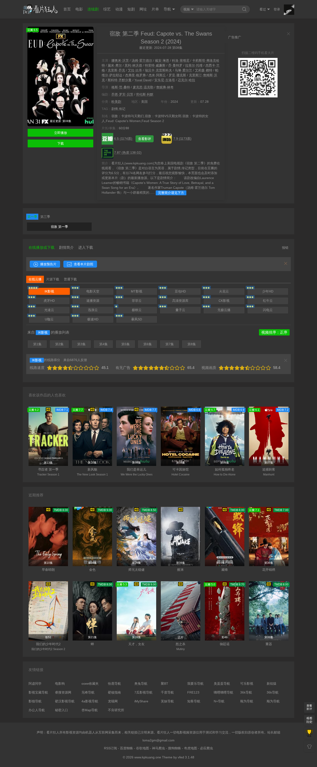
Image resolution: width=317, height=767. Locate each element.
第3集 (81, 344)
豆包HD (180, 291)
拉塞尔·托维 (194, 65)
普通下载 (70, 279)
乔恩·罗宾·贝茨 (122, 94)
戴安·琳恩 (162, 60)
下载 (60, 143)
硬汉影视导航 (64, 701)
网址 (143, 9)
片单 (155, 9)
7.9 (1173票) (182, 138)
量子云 (180, 310)
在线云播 (35, 279)
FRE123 (193, 692)
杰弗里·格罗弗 (135, 75)
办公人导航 (37, 710)
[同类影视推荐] (309, 733)
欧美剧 (116, 101)
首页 (67, 9)
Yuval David (143, 80)
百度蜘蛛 (126, 748)
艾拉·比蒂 (135, 70)
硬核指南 (114, 692)
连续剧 (93, 9)
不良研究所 (116, 710)
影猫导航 (35, 701)
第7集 (169, 344)
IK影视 (49, 291)
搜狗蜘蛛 (174, 748)
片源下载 (52, 279)
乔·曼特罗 (175, 65)
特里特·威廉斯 (155, 65)
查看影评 (144, 139)
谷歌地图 (142, 748)
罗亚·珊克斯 (177, 75)
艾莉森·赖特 (203, 70)
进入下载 (85, 247)
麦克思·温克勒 (143, 87)
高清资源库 (180, 300)
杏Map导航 (89, 710)
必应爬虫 (206, 748)
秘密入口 (61, 710)
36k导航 (246, 692)
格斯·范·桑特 (120, 87)
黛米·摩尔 (115, 65)
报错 (285, 247)
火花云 (224, 291)
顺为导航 (246, 701)
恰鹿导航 (114, 683)
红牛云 (268, 300)
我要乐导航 (195, 683)
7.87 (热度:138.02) (128, 152)
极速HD (92, 319)
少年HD (267, 291)
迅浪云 (93, 310)
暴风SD (136, 319)
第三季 (45, 217)
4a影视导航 (89, 701)
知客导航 (193, 701)
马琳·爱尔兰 (183, 70)
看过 (262, 9)
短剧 (131, 9)
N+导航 (219, 701)
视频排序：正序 (274, 332)
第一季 (32, 217)
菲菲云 (137, 300)
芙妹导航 (167, 701)
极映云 (137, 310)
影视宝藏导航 (38, 692)
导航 (167, 9)
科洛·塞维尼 (180, 60)
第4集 (103, 344)
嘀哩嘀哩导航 (223, 692)
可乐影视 (246, 683)
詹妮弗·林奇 (165, 87)
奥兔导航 (140, 683)
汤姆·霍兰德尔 (142, 60)
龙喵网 (113, 701)
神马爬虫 (158, 748)
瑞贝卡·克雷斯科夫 (158, 70)
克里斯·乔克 (116, 70)
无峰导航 (87, 692)
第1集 (37, 344)
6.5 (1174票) (123, 138)
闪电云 (268, 310)
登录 (277, 9)
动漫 (119, 9)
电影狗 (60, 683)
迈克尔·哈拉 (186, 80)
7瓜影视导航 (143, 692)
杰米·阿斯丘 (157, 75)
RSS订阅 (110, 748)
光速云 (49, 310)
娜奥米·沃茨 (120, 60)
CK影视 (224, 300)
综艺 (107, 9)
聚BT (164, 683)
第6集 (147, 344)
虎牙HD (49, 300)
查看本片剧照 (83, 264)
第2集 (59, 344)
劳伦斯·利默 (144, 94)
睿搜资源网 (63, 692)
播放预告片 (47, 264)
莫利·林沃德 (133, 65)
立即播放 (60, 133)
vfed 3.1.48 (186, 757)
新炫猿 (271, 683)
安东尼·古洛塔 (164, 80)
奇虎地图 (190, 748)
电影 (79, 9)
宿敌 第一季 (59, 227)
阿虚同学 (35, 683)
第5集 (125, 344)
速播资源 (92, 300)
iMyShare (141, 701)
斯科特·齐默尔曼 (120, 80)
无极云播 (223, 310)
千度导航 (167, 692)
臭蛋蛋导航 (222, 683)
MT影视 (136, 291)
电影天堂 (92, 291)
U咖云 (49, 319)
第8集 (192, 344)
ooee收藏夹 (90, 683)
